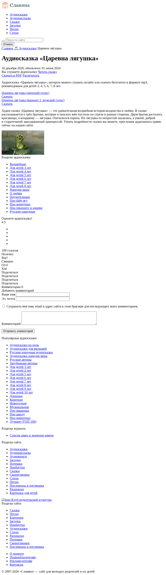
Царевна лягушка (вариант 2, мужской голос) (33, 100)
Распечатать (31, 75)
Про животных (20, 204)
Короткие (16, 399)
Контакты (16, 564)
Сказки (15, 21)
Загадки (15, 25)
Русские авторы (21, 359)
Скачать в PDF (12, 75)
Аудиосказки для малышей (28, 348)
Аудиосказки (19, 14)
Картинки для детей (23, 493)
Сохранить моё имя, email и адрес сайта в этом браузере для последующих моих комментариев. (72, 306)
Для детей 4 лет (20, 171)
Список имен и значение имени (32, 435)
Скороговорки (20, 474)
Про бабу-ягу (19, 200)
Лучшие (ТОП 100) (23, 421)
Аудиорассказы (20, 18)
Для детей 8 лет (20, 186)
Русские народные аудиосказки (31, 352)
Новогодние (18, 403)
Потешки (16, 463)
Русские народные (22, 211)
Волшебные (18, 164)
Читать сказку (47, 72)
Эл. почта (8, 298)
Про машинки (19, 410)
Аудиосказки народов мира (28, 356)
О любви (16, 193)
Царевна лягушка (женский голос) (25, 93)
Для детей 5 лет (20, 175)
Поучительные (20, 197)
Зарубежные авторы (23, 363)
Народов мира (19, 189)
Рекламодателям (21, 561)
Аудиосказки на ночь (24, 345)
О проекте (17, 553)
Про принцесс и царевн (26, 208)
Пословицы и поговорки (27, 485)
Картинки (16, 517)
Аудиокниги (18, 456)
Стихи (14, 32)
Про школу (17, 414)
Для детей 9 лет (20, 388)
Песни (14, 29)
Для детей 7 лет (20, 182)
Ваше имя (8, 294)
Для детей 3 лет (20, 168)
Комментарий (11, 323)
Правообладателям (23, 557)
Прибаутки (17, 467)
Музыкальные (19, 407)
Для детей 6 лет (20, 178)
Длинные (16, 396)
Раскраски (17, 489)
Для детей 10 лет (21, 392)
